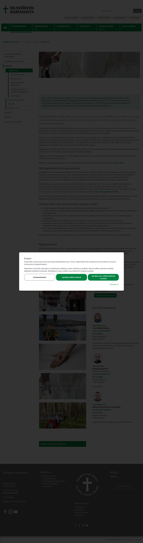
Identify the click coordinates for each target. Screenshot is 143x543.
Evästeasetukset (39, 277)
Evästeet (114, 284)
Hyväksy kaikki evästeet (71, 277)
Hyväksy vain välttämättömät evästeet (103, 277)
